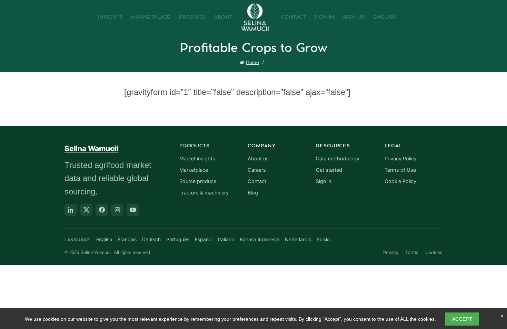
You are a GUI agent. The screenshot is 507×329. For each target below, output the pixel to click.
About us (258, 159)
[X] (86, 210)
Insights (110, 17)
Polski (323, 239)
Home (252, 62)
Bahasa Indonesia (259, 239)
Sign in (323, 181)
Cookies (434, 252)
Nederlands (298, 239)
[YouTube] (133, 210)
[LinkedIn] (70, 210)
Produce (192, 17)
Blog (253, 193)
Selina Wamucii (91, 148)
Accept (462, 319)
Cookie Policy (400, 181)
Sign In (324, 17)
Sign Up (354, 17)
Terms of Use (400, 170)
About (223, 17)
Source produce (197, 181)
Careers (257, 170)
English (385, 17)
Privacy (390, 252)
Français (127, 239)
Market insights (197, 159)
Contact (293, 17)
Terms (411, 252)
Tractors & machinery (204, 193)
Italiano (226, 239)
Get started (329, 170)
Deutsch (151, 239)
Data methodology (337, 159)
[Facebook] (102, 210)
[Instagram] (117, 210)
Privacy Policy (401, 159)
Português (177, 239)
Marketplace (151, 17)
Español (203, 239)
